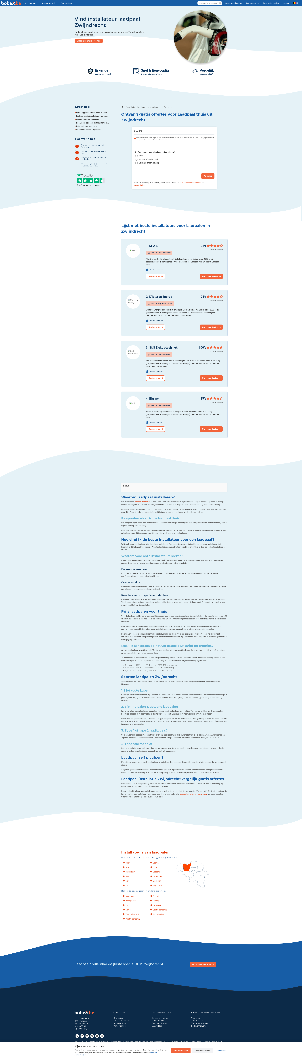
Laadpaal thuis (143, 107)
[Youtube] (87, 1036)
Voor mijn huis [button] (30, 3)
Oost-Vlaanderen (160, 910)
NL (297, 3)
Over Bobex (118, 1018)
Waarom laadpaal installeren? (88, 119)
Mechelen (157, 881)
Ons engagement (252, 3)
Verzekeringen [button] (67, 3)
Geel (127, 876)
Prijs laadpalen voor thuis (86, 126)
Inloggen (286, 3)
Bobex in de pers (120, 1023)
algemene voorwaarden (191, 183)
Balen (128, 863)
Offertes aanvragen (202, 964)
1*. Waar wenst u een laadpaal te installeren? (155, 152)
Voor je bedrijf (197, 1020)
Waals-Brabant (159, 914)
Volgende (208, 176)
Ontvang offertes (210, 276)
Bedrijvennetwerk (198, 1026)
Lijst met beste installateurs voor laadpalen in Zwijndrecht (92, 116)
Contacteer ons (119, 1026)
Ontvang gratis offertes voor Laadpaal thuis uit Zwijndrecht (92, 112)
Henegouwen (131, 901)
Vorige (140, 176)
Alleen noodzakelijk (202, 1050)
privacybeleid (139, 185)
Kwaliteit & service (121, 1020)
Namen (129, 910)
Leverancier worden (271, 3)
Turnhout (129, 885)
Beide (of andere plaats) (149, 163)
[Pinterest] (92, 1036)
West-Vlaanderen (133, 919)
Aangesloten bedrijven (233, 3)
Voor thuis (130, 107)
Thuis (141, 156)
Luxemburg (157, 905)
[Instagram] (102, 1036)
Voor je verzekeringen (200, 1023)
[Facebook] (77, 1036)
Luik (127, 905)
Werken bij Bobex (159, 1023)
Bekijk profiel (155, 276)
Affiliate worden (158, 1020)
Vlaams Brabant (132, 914)
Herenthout (157, 876)
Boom (155, 867)
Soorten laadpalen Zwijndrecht (88, 130)
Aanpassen (221, 1050)
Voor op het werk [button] (49, 3)
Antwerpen (156, 107)
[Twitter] (82, 1036)
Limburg (156, 901)
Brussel (156, 896)
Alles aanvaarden (181, 1050)
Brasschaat (130, 872)
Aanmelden (157, 1026)
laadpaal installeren (142, 502)
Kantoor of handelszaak (148, 159)
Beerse (156, 863)
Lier (127, 881)
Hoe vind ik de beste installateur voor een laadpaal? (92, 123)
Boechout (130, 867)
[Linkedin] (97, 1036)
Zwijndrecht (157, 885)
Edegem (156, 872)
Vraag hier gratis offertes (88, 41)
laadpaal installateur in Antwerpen (193, 794)
